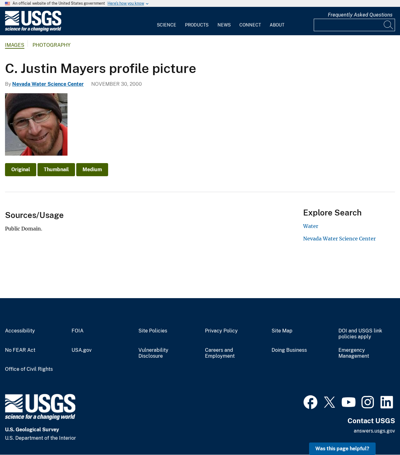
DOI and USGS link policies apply (360, 334)
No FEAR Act (20, 350)
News (224, 24)
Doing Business (289, 350)
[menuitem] (166, 21)
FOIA (77, 331)
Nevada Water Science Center (48, 84)
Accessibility (20, 331)
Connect (250, 24)
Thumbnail (56, 169)
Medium (92, 169)
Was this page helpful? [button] (342, 449)
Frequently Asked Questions (360, 15)
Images (14, 45)
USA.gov (82, 350)
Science (166, 24)
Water (310, 226)
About (277, 24)
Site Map (282, 331)
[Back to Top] (377, 432)
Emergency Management (353, 353)
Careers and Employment (220, 353)
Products (196, 24)
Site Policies (152, 331)
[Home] (33, 30)
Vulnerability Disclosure (153, 353)
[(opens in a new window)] (310, 401)
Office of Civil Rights (29, 369)
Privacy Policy (221, 331)
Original (20, 169)
